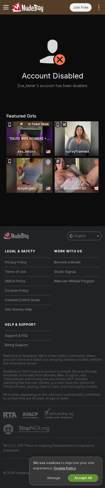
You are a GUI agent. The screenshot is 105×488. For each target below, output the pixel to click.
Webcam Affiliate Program (74, 281)
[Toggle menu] (6, 7)
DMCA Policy (15, 281)
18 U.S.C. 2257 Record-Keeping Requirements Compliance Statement (48, 448)
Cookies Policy (17, 291)
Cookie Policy (65, 468)
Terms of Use (15, 272)
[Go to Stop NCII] (35, 429)
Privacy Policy (16, 262)
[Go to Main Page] (32, 7)
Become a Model (67, 262)
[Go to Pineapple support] (9, 429)
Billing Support (16, 345)
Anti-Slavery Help (18, 309)
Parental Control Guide (22, 300)
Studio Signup (65, 272)
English (80, 236)
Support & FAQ (16, 336)
